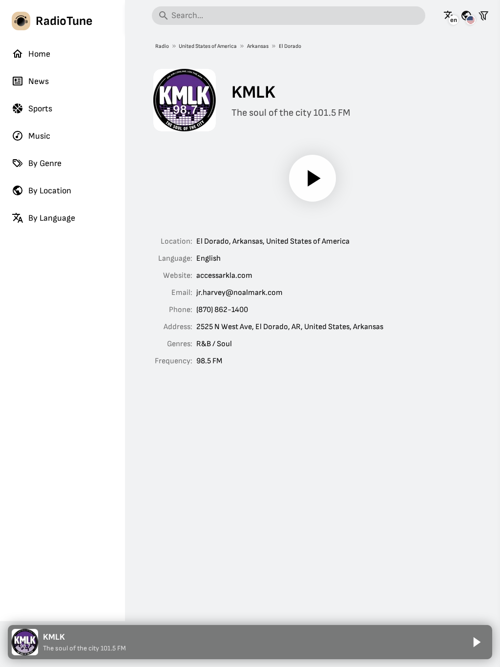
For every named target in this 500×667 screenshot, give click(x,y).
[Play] (312, 178)
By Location (49, 191)
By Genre (45, 163)
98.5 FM (209, 361)
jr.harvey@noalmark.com (239, 292)
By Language (51, 218)
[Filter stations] (483, 15)
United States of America (208, 46)
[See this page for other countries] (466, 15)
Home (39, 54)
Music (39, 136)
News (38, 81)
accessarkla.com (224, 275)
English (208, 258)
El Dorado (290, 46)
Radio (162, 46)
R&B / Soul (214, 344)
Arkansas (258, 46)
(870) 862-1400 (222, 309)
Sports (40, 109)
